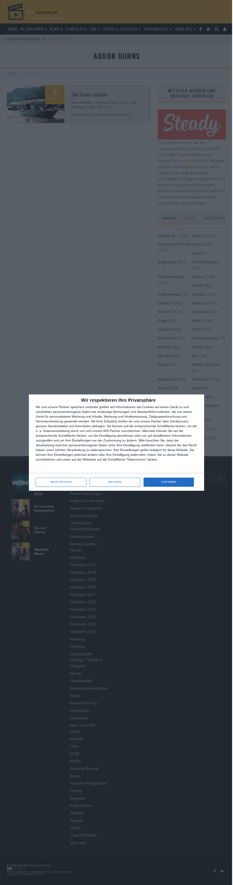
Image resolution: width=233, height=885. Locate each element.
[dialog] (116, 442)
